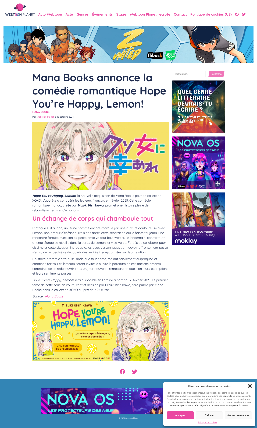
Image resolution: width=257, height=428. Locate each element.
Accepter (180, 415)
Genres (83, 14)
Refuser (209, 415)
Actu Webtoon (50, 14)
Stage (121, 14)
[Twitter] (244, 14)
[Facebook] (237, 14)
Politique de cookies (207, 422)
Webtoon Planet (45, 116)
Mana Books (40, 112)
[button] (250, 386)
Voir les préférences (238, 415)
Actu (69, 14)
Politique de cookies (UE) (211, 14)
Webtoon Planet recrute (150, 14)
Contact (180, 14)
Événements (102, 14)
